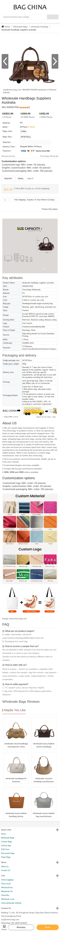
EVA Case (5, 849)
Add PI (30, 178)
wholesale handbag (39, 27)
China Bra (5, 895)
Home (7, 27)
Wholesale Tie (7, 891)
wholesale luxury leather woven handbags (43, 745)
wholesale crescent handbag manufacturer (44, 780)
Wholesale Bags (20, 27)
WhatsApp (21, 927)
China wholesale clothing (11, 903)
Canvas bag (6, 845)
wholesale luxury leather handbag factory (16, 814)
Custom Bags (6, 842)
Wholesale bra (7, 887)
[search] (52, 17)
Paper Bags (6, 857)
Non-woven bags (8, 853)
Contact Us (5, 870)
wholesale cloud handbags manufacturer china (16, 745)
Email (21, 178)
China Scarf (6, 884)
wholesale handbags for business (16, 780)
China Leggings (7, 880)
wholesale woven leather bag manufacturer (44, 814)
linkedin (6, 92)
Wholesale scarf (7, 899)
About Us (5, 866)
